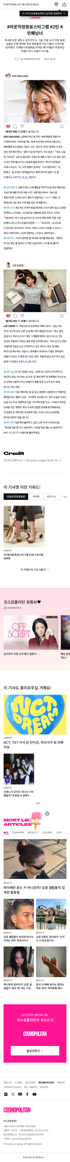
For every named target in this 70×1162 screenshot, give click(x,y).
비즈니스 (51, 496)
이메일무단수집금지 (12, 1086)
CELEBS (47, 832)
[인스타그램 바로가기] (6, 1094)
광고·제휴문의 (30, 1086)
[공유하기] (64, 4)
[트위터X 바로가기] (13, 1094)
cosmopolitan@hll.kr (21, 1138)
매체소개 (7, 1082)
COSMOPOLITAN (32, 58)
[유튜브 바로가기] (34, 1094)
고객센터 (18, 1082)
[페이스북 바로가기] (27, 1094)
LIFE (59, 832)
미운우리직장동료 (16, 496)
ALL (6, 832)
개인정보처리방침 (46, 1082)
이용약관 (61, 1082)
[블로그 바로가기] (20, 1094)
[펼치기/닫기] (64, 496)
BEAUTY (33, 832)
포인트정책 (30, 1082)
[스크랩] (56, 4)
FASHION (18, 832)
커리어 (36, 496)
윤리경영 (44, 1086)
